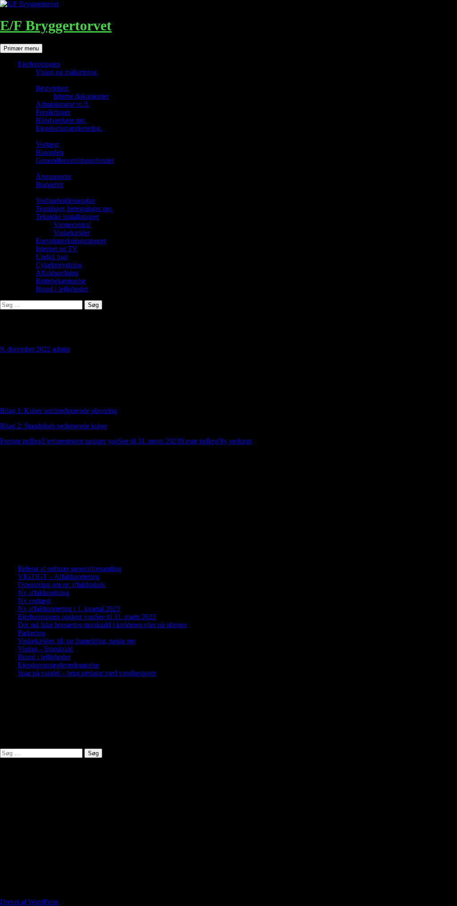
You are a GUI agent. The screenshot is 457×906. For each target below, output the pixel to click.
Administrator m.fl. (62, 104)
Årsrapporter (53, 176)
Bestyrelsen (52, 88)
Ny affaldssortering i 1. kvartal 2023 (69, 608)
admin (61, 349)
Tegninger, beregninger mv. (74, 208)
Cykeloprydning (59, 265)
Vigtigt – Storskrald (45, 649)
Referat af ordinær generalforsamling (69, 568)
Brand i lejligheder (62, 289)
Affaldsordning (57, 273)
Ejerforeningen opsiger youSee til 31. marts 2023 (89, 441)
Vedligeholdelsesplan (65, 200)
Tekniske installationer (67, 216)
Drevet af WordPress (29, 902)
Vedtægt (47, 144)
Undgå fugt (52, 257)
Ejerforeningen (39, 64)
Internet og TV (57, 248)
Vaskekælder (72, 232)
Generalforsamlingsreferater (75, 160)
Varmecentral (72, 224)
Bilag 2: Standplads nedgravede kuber (53, 426)
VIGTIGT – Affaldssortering (59, 576)
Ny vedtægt (215, 441)
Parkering (31, 633)
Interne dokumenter (81, 96)
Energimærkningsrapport (71, 240)
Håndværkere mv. (61, 120)
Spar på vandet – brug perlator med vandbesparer (87, 673)
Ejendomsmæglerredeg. (69, 128)
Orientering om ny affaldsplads (61, 584)
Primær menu (21, 48)
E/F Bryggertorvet (56, 25)
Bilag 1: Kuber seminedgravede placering (58, 410)
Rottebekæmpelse (61, 281)
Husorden (49, 152)
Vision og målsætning (66, 72)
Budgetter (49, 184)
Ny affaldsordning (43, 592)
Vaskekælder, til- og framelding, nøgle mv (77, 641)
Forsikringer (53, 112)
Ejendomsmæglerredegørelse (58, 665)
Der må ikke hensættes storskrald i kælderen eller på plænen (102, 625)
